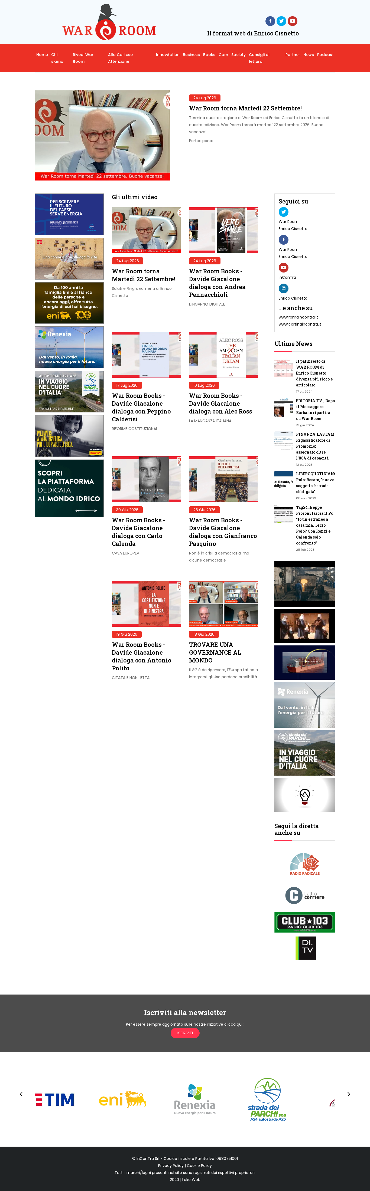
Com (223, 54)
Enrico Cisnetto (293, 228)
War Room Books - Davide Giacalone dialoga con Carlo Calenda (138, 531)
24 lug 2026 (204, 98)
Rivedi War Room (83, 58)
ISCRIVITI (185, 1033)
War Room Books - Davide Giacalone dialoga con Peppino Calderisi (141, 407)
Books (209, 54)
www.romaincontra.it (298, 317)
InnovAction (168, 54)
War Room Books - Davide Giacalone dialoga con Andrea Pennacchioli (217, 282)
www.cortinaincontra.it (300, 324)
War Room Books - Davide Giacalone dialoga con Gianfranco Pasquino (223, 531)
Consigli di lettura (259, 58)
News (308, 54)
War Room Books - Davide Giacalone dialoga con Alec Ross (220, 403)
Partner (292, 54)
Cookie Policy (199, 1165)
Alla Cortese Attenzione (120, 58)
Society (238, 54)
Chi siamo (57, 58)
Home (42, 54)
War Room (288, 221)
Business (191, 54)
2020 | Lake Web (185, 1179)
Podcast (325, 54)
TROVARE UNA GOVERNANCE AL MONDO (215, 652)
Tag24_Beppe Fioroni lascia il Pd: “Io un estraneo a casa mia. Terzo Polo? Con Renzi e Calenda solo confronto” (315, 525)
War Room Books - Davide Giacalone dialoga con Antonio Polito (141, 656)
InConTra (287, 277)
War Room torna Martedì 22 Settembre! (245, 108)
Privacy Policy (171, 1165)
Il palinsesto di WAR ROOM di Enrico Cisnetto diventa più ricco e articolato (314, 373)
